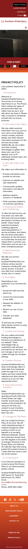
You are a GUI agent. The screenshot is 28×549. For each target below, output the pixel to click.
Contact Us (14, 521)
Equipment (14, 516)
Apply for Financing (20, 4)
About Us (14, 506)
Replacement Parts (14, 511)
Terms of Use (14, 532)
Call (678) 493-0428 (19, 8)
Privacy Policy (14, 537)
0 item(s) (20, 15)
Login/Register (21, 12)
